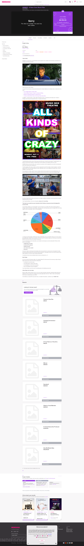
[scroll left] (59, 476)
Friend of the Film (5, 45)
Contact (57, 527)
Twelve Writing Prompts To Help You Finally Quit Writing (33, 93)
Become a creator (69, 530)
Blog (57, 530)
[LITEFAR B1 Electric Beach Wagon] (28, 504)
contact (27, 48)
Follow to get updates (26, 486)
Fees (67, 527)
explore (46, 496)
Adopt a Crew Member (49, 405)
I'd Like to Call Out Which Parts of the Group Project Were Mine (35, 95)
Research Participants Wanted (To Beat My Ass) (32, 94)
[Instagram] (16, 531)
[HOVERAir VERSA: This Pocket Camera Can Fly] (42, 504)
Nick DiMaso (25, 8)
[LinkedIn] (17, 531)
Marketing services (69, 529)
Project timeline (4, 58)
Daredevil (4, 51)
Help (46, 478)
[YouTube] (14, 531)
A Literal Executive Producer (7, 54)
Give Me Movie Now (6, 55)
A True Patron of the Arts (7, 48)
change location (46, 4)
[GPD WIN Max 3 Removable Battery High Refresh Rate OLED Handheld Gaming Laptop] (56, 504)
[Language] (70, 1)
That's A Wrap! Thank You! (61, 32)
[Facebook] (11, 531)
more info (24, 48)
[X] (13, 531)
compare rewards (28, 292)
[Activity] (75, 2)
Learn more (43, 485)
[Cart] (72, 2)
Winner (45, 363)
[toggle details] (34, 519)
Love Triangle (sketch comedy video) (30, 91)
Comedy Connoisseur (6, 47)
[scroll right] (61, 476)
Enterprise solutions (69, 531)
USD (65, 1)
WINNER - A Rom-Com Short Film (33, 7)
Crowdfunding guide (51, 478)
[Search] (36, 2)
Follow (62, 24)
